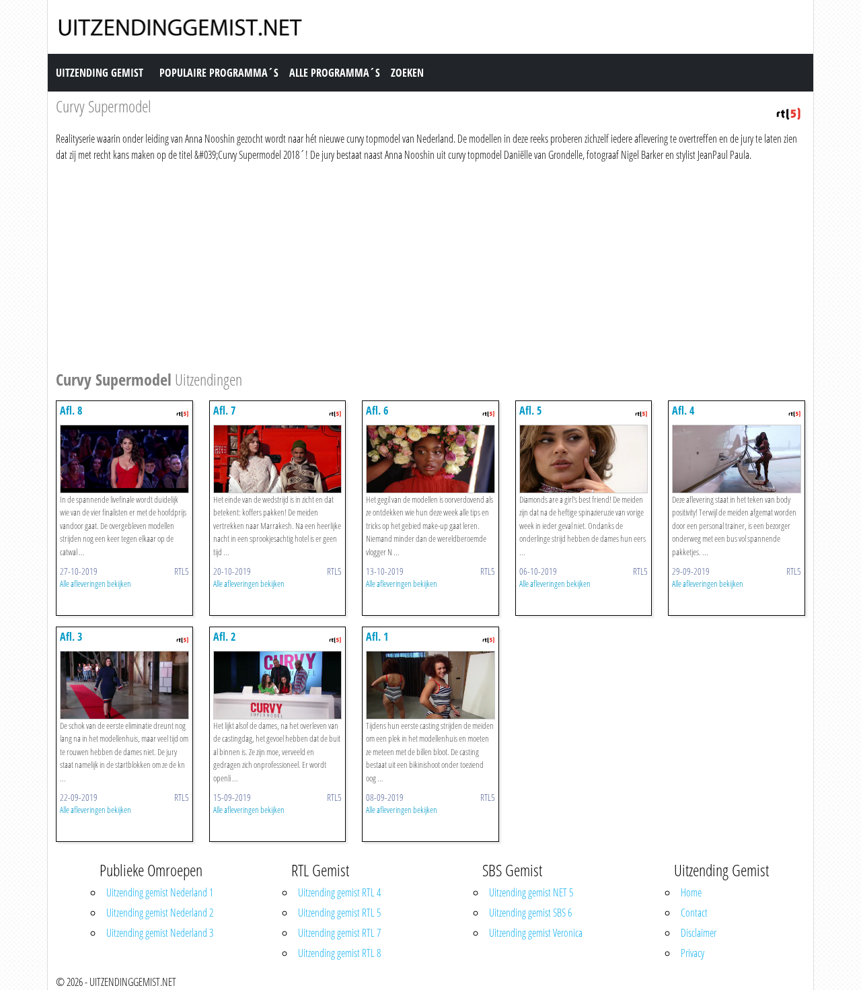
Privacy (692, 953)
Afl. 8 (71, 410)
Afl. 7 (224, 410)
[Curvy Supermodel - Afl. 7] (277, 457)
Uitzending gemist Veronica (536, 932)
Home (691, 892)
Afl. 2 (224, 636)
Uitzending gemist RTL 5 (339, 912)
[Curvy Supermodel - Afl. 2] (277, 683)
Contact (694, 912)
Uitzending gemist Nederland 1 (159, 892)
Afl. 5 (530, 410)
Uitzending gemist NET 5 (531, 892)
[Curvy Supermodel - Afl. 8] (124, 457)
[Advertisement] (430, 264)
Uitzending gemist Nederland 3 (159, 932)
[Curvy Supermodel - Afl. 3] (124, 683)
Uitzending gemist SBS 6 (530, 912)
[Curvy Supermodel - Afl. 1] (430, 683)
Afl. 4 (683, 410)
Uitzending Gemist (99, 72)
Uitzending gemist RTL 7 (339, 932)
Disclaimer (698, 932)
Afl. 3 (71, 636)
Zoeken (407, 72)
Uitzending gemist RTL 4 (339, 892)
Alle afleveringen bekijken (95, 583)
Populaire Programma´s (218, 72)
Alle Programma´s (334, 72)
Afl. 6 (377, 410)
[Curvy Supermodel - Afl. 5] (583, 457)
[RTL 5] (788, 112)
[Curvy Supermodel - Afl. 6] (430, 457)
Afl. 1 (377, 636)
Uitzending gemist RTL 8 (339, 953)
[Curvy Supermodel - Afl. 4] (736, 457)
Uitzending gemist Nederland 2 (159, 912)
